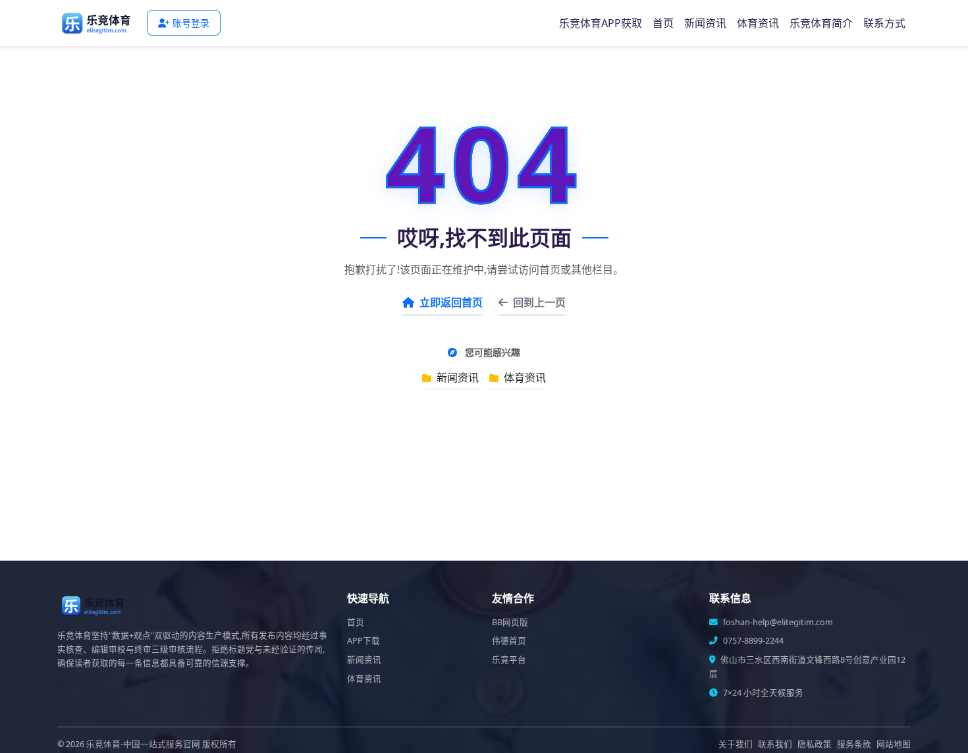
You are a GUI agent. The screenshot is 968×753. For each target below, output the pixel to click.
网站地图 (893, 744)
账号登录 (191, 22)
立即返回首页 (451, 302)
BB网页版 (510, 622)
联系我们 (775, 744)
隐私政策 (814, 744)
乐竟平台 (509, 659)
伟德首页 (509, 640)
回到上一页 (539, 302)
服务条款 (854, 744)
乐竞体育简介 (821, 23)
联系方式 (884, 23)
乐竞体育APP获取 (600, 23)
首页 (663, 23)
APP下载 (363, 640)
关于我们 (735, 744)
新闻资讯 (705, 23)
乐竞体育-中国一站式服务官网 (143, 744)
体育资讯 (758, 23)
